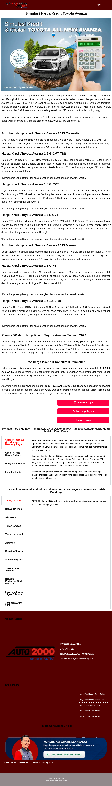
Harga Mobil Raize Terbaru (89, 711)
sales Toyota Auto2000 (57, 386)
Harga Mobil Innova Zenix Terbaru (92, 694)
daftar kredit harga (68, 117)
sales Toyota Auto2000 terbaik (82, 352)
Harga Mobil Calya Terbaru (89, 716)
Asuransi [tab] (10, 543)
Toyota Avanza (103, 107)
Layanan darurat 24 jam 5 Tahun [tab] (14, 593)
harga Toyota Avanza (21, 341)
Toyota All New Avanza (13, 190)
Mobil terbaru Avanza (26, 99)
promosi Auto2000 (36, 349)
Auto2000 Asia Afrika (55, 121)
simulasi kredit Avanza (52, 167)
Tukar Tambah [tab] (13, 526)
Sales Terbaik (98, 389)
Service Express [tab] (14, 559)
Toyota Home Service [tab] (12, 569)
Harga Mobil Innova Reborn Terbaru (93, 700)
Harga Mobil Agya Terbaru (89, 705)
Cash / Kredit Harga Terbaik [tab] (13, 454)
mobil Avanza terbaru (90, 117)
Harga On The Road (12, 160)
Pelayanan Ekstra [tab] (15, 463)
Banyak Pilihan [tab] (13, 509)
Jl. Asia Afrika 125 (67, 649)
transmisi (64, 99)
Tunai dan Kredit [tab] (14, 534)
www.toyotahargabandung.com (80, 659)
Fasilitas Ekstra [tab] (13, 472)
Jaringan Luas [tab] (13, 500)
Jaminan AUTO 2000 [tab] (13, 604)
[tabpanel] (69, 460)
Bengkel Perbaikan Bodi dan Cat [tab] (13, 581)
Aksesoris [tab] (10, 517)
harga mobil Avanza (40, 228)
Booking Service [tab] (14, 551)
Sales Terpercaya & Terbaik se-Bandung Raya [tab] (14, 442)
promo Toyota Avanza (24, 345)
